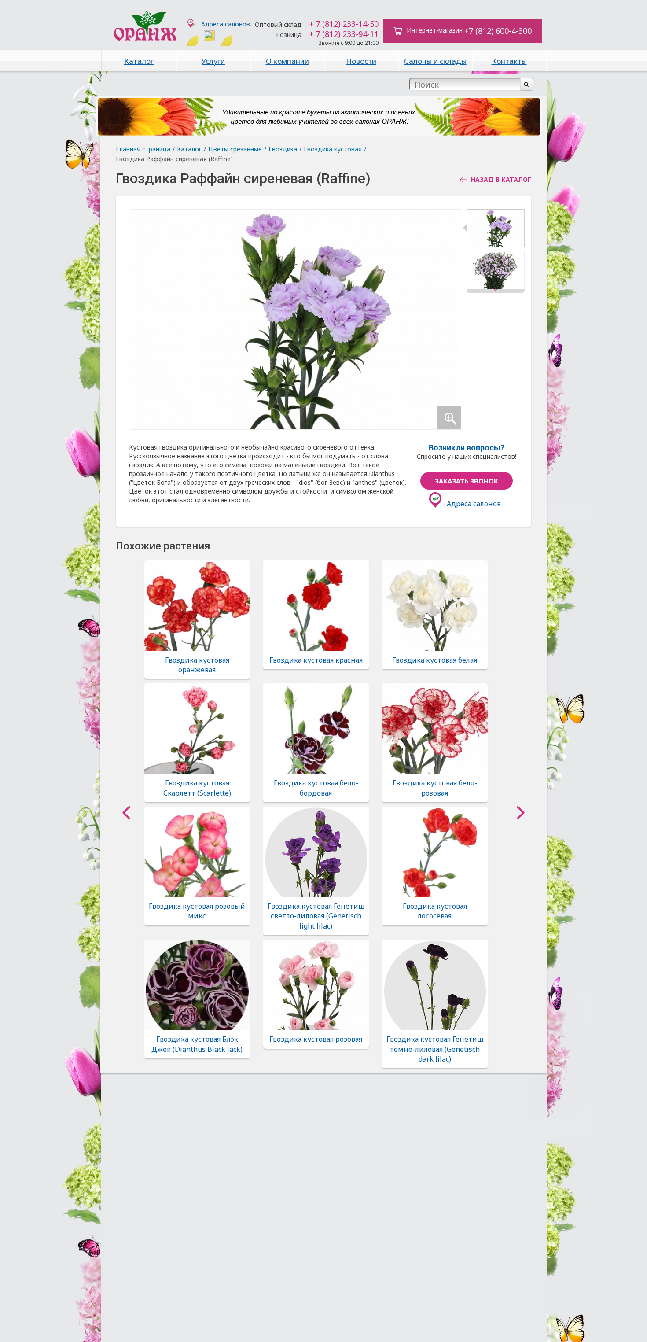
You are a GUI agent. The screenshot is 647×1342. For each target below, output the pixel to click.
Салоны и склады (435, 61)
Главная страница (143, 149)
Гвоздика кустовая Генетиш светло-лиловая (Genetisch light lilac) (316, 916)
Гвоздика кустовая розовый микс (197, 911)
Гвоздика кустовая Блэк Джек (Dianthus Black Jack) (197, 1044)
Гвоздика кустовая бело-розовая (435, 787)
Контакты (509, 61)
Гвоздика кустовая (333, 149)
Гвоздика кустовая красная (316, 660)
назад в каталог (501, 179)
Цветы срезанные (235, 149)
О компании (287, 61)
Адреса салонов (225, 24)
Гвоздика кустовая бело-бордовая (316, 787)
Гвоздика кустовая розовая (315, 1039)
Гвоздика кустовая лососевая (435, 911)
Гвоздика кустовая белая (434, 660)
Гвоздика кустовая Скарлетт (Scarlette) (197, 787)
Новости (361, 61)
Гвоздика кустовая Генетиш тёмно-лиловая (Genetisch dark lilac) (434, 1049)
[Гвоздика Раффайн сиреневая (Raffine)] (496, 230)
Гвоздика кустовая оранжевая (197, 665)
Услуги (213, 61)
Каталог (139, 61)
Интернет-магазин (435, 30)
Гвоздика (282, 149)
